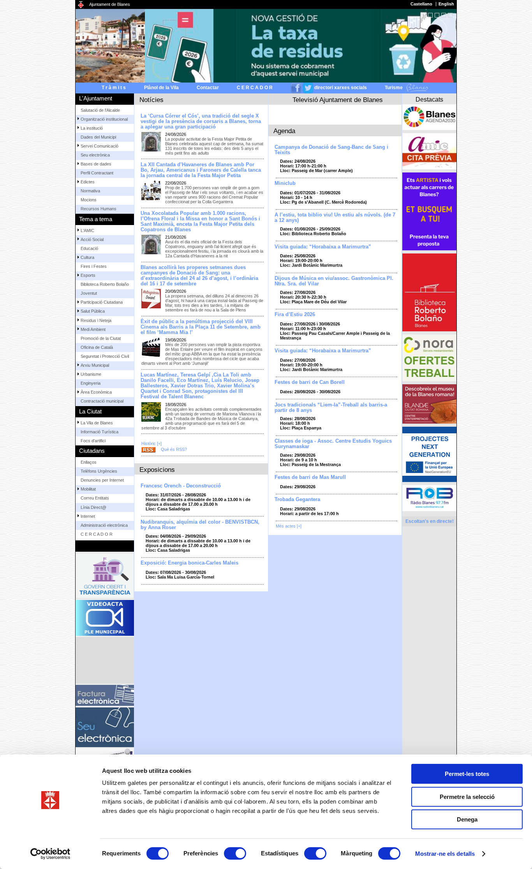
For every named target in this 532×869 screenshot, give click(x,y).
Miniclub (285, 183)
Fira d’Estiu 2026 (295, 314)
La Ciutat (90, 411)
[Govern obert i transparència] (105, 575)
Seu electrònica (95, 155)
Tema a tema (95, 219)
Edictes (88, 181)
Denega (467, 819)
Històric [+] (151, 443)
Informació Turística (99, 431)
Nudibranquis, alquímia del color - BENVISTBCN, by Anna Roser (200, 524)
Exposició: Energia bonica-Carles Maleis (189, 563)
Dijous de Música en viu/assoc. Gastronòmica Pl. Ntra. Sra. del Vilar (334, 281)
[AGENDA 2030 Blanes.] (429, 117)
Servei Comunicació (99, 146)
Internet (88, 516)
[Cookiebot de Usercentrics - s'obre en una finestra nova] (50, 854)
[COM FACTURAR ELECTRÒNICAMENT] (105, 695)
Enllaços (89, 462)
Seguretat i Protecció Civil (105, 356)
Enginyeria (90, 383)
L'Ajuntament (95, 98)
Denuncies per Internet (102, 480)
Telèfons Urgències (99, 471)
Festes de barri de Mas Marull (310, 477)
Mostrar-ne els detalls (445, 853)
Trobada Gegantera (297, 499)
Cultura (87, 257)
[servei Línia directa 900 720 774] (105, 660)
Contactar (208, 87)
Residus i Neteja (96, 320)
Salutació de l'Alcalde (100, 110)
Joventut (89, 293)
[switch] (235, 853)
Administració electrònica (104, 525)
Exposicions (157, 469)
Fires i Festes (94, 266)
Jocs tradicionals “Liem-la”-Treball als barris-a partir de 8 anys (331, 407)
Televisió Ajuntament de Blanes (337, 99)
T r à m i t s (114, 87)
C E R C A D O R (255, 87)
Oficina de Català (97, 347)
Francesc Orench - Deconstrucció (181, 486)
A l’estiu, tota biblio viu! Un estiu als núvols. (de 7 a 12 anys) (335, 217)
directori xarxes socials (340, 87)
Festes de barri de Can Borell (310, 382)
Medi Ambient (93, 329)
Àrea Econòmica (96, 392)
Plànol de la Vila (161, 87)
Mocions (89, 199)
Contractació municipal (102, 401)
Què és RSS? (174, 449)
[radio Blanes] (429, 498)
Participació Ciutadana (102, 302)
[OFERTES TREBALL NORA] (429, 357)
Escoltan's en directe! (429, 521)
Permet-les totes (467, 773)
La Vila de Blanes (97, 422)
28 (450, 15)
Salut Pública (93, 311)
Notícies (151, 99)
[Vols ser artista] (429, 211)
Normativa (90, 190)
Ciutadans (92, 450)
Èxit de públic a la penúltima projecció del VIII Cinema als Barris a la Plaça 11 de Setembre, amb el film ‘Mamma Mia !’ (201, 327)
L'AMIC (87, 230)
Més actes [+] (288, 526)
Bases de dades (96, 164)
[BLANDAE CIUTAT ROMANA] (429, 404)
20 (443, 15)
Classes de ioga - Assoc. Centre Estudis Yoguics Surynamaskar (333, 443)
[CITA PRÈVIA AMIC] (429, 151)
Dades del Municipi (98, 137)
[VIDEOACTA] (105, 618)
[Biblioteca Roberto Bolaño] (429, 292)
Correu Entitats (95, 498)
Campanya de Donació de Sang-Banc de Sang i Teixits (331, 149)
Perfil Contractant (97, 173)
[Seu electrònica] (105, 727)
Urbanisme (91, 374)
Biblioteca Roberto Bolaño (105, 284)
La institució (92, 128)
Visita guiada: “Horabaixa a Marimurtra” (323, 247)
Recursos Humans (98, 208)
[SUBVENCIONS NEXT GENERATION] (429, 454)
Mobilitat (88, 489)
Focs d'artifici (93, 440)
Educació (89, 248)
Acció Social (92, 239)
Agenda (284, 130)
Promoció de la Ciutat (101, 338)
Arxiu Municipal (95, 365)
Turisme (394, 87)
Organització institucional (104, 119)
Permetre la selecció (467, 796)
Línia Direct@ (93, 507)
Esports (88, 275)
